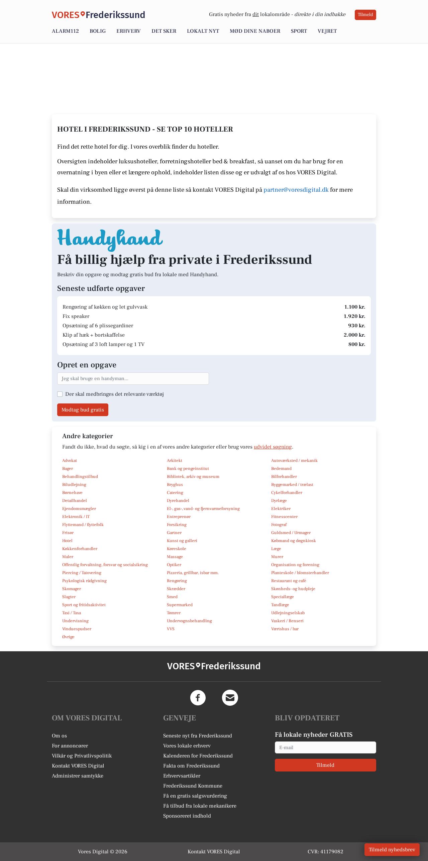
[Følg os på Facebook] (198, 698)
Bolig (98, 31)
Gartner (174, 532)
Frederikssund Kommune (192, 786)
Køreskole (176, 548)
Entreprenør (179, 516)
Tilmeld (365, 15)
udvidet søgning (273, 447)
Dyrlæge (279, 500)
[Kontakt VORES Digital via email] (230, 698)
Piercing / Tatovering (81, 572)
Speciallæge (282, 596)
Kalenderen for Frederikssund (198, 755)
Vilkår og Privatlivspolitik (82, 755)
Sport (299, 31)
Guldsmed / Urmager (291, 532)
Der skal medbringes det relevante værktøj (114, 394)
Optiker (174, 564)
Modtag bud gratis (83, 409)
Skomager (71, 588)
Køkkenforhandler (79, 548)
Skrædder (176, 588)
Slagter (69, 596)
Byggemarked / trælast (292, 484)
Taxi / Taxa (71, 613)
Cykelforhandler (286, 492)
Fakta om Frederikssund (191, 765)
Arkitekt (174, 460)
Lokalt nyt (203, 31)
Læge (276, 548)
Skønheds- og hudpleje (293, 588)
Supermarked (180, 605)
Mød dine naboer (255, 31)
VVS (171, 629)
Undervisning (75, 621)
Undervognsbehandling (189, 621)
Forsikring (177, 524)
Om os (59, 735)
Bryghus (175, 484)
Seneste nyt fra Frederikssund (197, 735)
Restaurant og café (288, 580)
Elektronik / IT (76, 516)
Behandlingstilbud (80, 476)
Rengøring (177, 580)
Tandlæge (280, 605)
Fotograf (279, 524)
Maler (67, 556)
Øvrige (68, 637)
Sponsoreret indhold (187, 816)
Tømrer (174, 613)
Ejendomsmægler (79, 508)
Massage (175, 556)
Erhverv (128, 31)
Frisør (68, 532)
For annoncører (70, 745)
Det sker (163, 31)
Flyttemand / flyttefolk (83, 524)
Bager (67, 468)
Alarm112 (65, 31)
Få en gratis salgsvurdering (195, 796)
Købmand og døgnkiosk (293, 540)
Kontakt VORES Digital (78, 765)
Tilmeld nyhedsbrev (392, 849)
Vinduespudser (76, 629)
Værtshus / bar (285, 629)
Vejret (327, 31)
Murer (277, 556)
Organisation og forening (295, 564)
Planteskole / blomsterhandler (300, 572)
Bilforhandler (284, 476)
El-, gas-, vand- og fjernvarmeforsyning (203, 508)
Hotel (67, 540)
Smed (172, 596)
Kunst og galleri (182, 540)
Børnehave (72, 492)
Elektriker (281, 508)
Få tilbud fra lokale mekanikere (199, 806)
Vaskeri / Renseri (287, 621)
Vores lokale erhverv (187, 745)
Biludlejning (74, 484)
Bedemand (281, 468)
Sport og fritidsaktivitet (84, 605)
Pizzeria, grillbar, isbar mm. (193, 572)
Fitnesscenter (284, 516)
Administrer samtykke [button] (77, 775)
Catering (175, 492)
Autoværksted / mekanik (294, 460)
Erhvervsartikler (181, 775)
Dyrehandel (178, 500)
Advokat (69, 460)
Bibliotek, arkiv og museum (193, 476)
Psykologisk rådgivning (84, 580)
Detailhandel (74, 500)
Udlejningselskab (288, 613)
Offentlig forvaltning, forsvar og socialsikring (105, 564)
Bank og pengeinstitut (188, 468)
